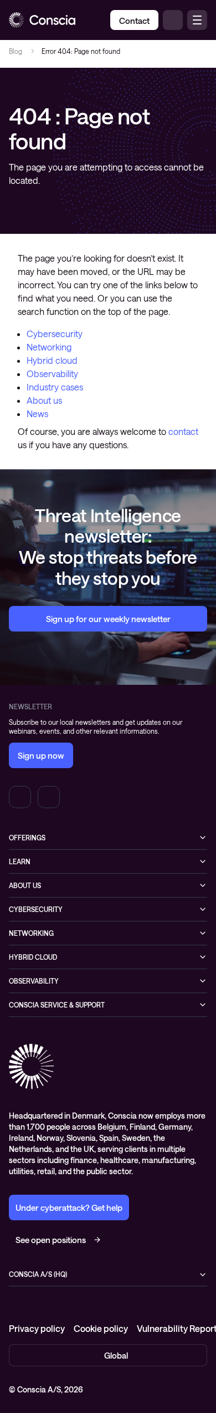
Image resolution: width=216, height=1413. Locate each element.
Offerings (27, 837)
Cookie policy (101, 1328)
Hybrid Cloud (33, 957)
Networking (49, 347)
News (37, 413)
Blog (15, 51)
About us (44, 400)
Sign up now (41, 755)
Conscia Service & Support (57, 1005)
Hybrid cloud (52, 360)
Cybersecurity (55, 333)
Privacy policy (37, 1328)
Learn (19, 861)
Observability (52, 373)
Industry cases (55, 387)
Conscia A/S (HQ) (38, 1274)
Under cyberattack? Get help (69, 1207)
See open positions (51, 1240)
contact (183, 431)
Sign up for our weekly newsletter (108, 619)
